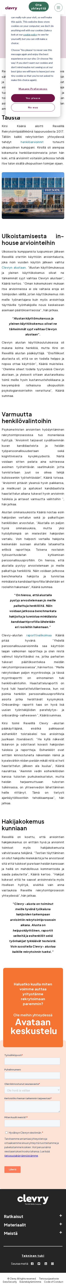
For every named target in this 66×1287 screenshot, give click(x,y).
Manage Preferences (33, 88)
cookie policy (30, 34)
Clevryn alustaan (14, 267)
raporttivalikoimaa (39, 635)
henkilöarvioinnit (32, 142)
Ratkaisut (13, 1216)
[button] (33, 1216)
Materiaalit (15, 1224)
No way (33, 107)
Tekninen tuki (33, 1256)
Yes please (33, 98)
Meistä (11, 1233)
